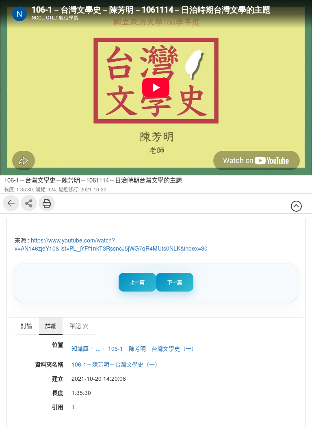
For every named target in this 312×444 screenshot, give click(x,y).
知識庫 (80, 348)
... (98, 348)
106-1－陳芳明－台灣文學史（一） (152, 348)
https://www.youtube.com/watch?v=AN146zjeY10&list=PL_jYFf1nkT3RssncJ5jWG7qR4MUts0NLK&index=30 (111, 244)
